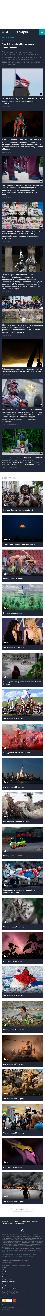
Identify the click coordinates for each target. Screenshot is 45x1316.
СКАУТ (4, 1272)
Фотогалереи (8, 38)
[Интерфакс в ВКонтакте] (10, 1292)
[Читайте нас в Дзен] (3, 1292)
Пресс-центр (26, 1221)
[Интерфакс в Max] (17, 1292)
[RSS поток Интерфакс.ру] (13, 1292)
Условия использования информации (14, 1305)
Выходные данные (8, 1307)
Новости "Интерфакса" (8, 1281)
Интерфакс (22, 32)
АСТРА (3, 1276)
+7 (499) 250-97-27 (28, 1256)
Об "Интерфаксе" (15, 1221)
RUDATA (4, 1286)
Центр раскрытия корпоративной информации (15, 1288)
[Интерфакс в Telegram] (6, 1292)
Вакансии (35, 1221)
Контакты (5, 1221)
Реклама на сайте (7, 1223)
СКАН (3, 1284)
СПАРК (4, 1268)
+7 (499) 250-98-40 (13, 1256)
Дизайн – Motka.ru (8, 1309)
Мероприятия (19, 1223)
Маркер (4, 1274)
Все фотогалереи (22, 1209)
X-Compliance (5, 1270)
